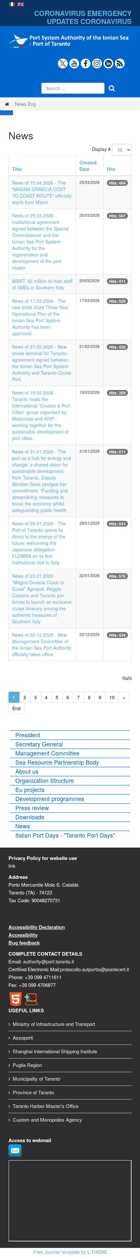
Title (17, 169)
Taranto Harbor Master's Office (45, 1105)
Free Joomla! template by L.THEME (70, 1252)
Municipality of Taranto (36, 1078)
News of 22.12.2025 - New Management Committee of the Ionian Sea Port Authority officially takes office (41, 644)
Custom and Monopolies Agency (47, 1119)
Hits (111, 169)
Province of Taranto (33, 1092)
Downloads (29, 816)
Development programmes (49, 798)
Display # (101, 149)
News (22, 826)
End (16, 708)
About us (26, 771)
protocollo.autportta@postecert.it (94, 969)
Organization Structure (44, 780)
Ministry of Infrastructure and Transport (54, 1023)
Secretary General (39, 744)
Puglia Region (27, 1064)
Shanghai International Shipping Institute (55, 1051)
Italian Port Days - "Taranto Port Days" (65, 835)
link (12, 865)
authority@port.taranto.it (48, 961)
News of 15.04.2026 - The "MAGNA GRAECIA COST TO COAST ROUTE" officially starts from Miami (42, 192)
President (27, 734)
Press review (32, 807)
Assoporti (23, 1037)
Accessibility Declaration (36, 927)
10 (112, 697)
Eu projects (30, 789)
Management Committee (47, 753)
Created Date (88, 165)
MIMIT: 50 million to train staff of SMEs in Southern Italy (42, 284)
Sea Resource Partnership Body (57, 762)
